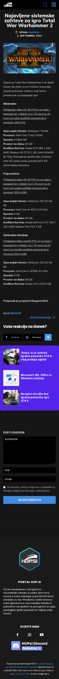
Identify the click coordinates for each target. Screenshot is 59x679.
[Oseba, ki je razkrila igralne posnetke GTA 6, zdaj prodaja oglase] (11, 357)
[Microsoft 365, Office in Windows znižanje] (11, 378)
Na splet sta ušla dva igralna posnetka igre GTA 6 (35, 397)
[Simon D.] (17, 32)
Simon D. (34, 32)
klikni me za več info (20, 673)
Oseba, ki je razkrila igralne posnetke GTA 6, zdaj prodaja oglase (36, 356)
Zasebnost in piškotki (26, 667)
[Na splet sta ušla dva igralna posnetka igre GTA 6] (11, 398)
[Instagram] (29, 635)
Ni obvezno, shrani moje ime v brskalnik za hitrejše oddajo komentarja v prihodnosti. (29, 489)
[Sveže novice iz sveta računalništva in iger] (19, 4)
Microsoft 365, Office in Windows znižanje (36, 376)
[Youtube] (41, 635)
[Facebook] (17, 635)
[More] (48, 337)
